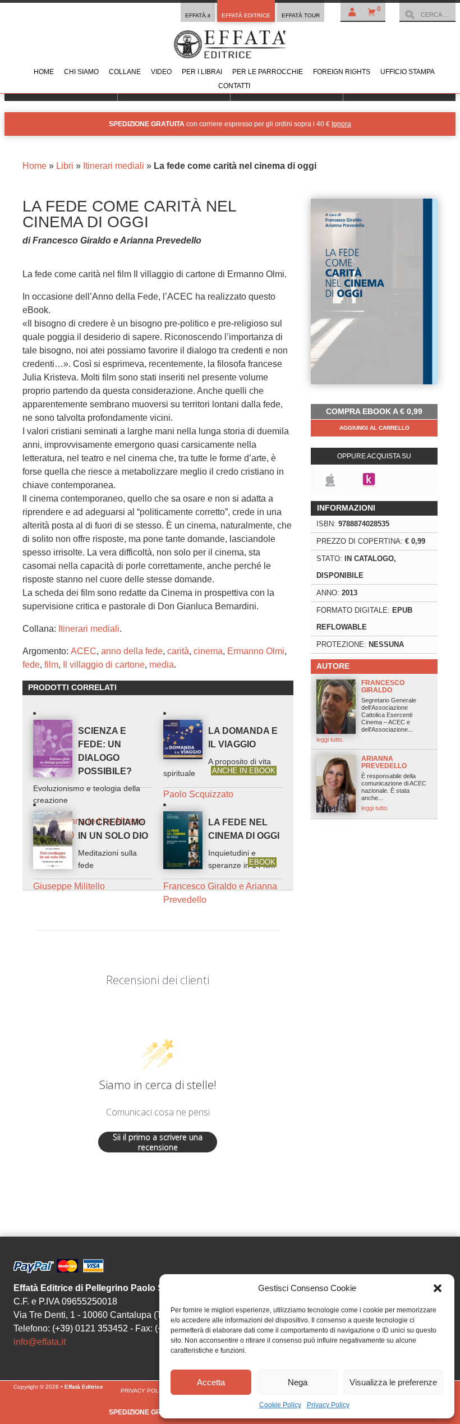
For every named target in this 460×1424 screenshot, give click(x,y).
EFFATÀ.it (197, 15)
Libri (64, 166)
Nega (297, 1382)
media (161, 664)
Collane (125, 72)
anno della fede (132, 651)
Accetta (211, 1382)
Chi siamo (81, 72)
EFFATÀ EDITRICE (246, 15)
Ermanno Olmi (255, 651)
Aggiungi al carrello (374, 428)
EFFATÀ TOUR (301, 15)
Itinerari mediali (113, 166)
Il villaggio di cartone (104, 664)
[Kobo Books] (369, 480)
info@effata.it (39, 1342)
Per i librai (202, 72)
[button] (437, 1288)
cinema (208, 651)
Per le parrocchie (267, 72)
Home (44, 72)
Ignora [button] (341, 124)
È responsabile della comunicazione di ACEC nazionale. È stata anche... (393, 783)
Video (161, 72)
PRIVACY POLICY (144, 1391)
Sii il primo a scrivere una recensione (158, 1142)
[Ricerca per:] (427, 15)
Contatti (234, 86)
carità (178, 651)
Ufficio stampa (407, 72)
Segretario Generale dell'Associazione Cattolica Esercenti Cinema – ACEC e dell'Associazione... (366, 711)
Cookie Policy (280, 1405)
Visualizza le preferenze (393, 1382)
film (51, 664)
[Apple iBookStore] (330, 480)
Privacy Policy (328, 1405)
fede (31, 664)
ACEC (83, 651)
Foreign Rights (341, 72)
